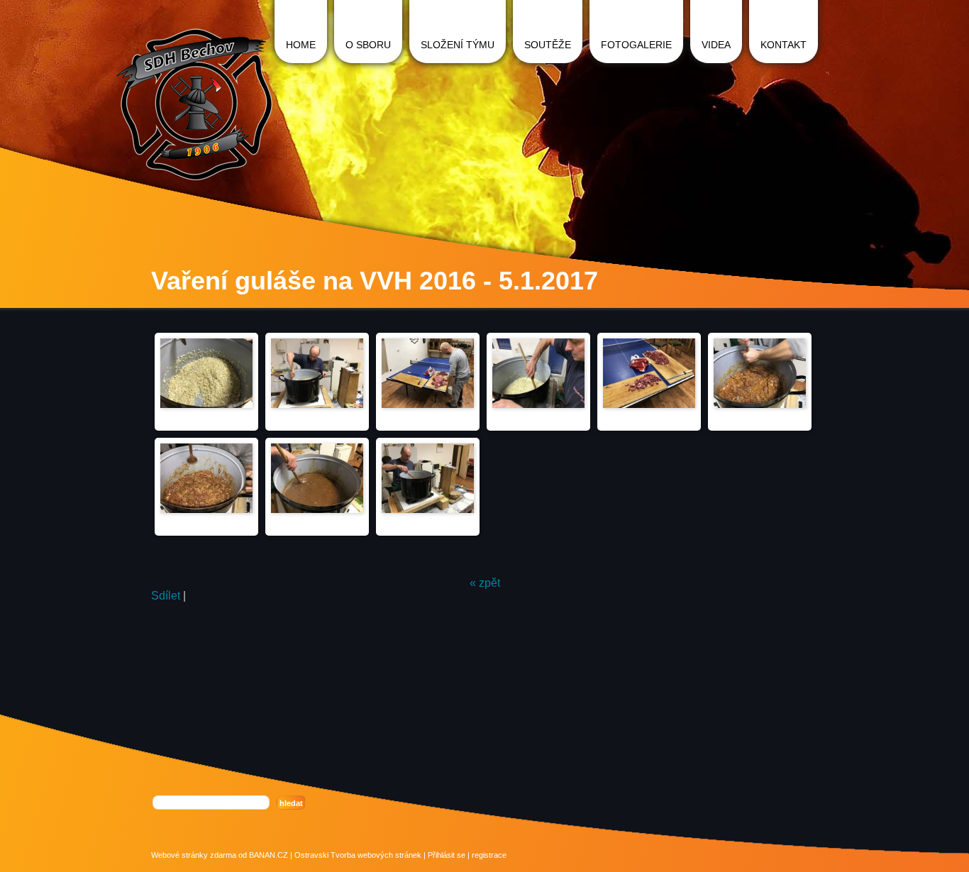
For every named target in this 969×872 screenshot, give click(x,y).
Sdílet (165, 596)
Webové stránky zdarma (193, 855)
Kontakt (783, 44)
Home (301, 44)
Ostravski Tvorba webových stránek (357, 855)
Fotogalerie (636, 44)
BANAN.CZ (268, 855)
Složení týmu (457, 44)
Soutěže (547, 44)
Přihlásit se (446, 855)
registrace (489, 855)
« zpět (485, 583)
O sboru (368, 44)
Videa (716, 44)
